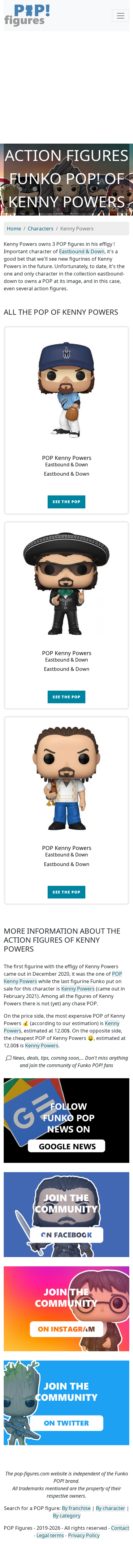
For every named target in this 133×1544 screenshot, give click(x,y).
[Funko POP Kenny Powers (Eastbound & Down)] (66, 388)
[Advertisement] (66, 87)
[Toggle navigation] (120, 16)
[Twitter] (66, 1402)
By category (66, 1515)
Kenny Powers (78, 988)
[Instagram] (66, 1308)
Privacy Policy (84, 1535)
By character (110, 1508)
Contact (120, 1528)
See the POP (66, 501)
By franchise (76, 1508)
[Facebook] (66, 1214)
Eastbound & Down (82, 251)
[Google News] (66, 1120)
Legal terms (50, 1535)
